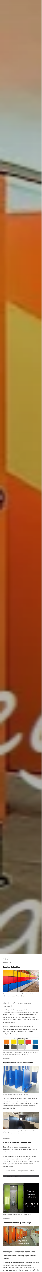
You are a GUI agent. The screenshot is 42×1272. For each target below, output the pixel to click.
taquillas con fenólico (22, 1010)
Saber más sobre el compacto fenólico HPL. (20, 1171)
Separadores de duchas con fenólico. (18, 1063)
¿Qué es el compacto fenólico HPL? (17, 1142)
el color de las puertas (27, 1052)
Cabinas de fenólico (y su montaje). (17, 1223)
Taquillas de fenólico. (11, 967)
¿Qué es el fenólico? (12, 1176)
